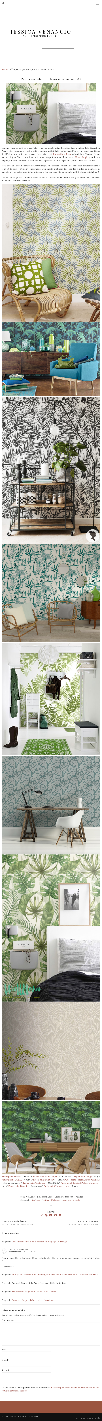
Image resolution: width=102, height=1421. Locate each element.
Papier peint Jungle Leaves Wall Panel (82, 1179)
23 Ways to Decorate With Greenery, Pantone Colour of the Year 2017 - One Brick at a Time (55, 1274)
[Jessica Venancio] (51, 33)
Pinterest (55, 1199)
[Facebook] (55, 1215)
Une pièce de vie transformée (19, 1222)
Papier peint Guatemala (34, 1182)
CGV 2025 (33, 1416)
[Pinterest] (46, 1215)
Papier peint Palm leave (44, 1179)
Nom (5, 1349)
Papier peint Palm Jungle (45, 1176)
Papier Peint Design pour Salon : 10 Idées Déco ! (34, 1291)
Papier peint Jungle (83, 1176)
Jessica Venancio (17, 1416)
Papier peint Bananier (18, 1185)
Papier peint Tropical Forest (56, 1185)
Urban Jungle (81, 157)
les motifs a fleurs (62, 154)
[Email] (60, 1215)
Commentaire (9, 1320)
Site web (5, 1370)
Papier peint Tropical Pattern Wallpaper (80, 1182)
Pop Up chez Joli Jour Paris (84, 1222)
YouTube (36, 1199)
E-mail (6, 1359)
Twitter (46, 1199)
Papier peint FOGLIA (12, 1179)
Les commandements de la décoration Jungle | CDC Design (39, 1241)
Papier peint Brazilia (11, 1176)
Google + (77, 1199)
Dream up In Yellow (19, 1249)
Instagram (66, 1199)
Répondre (9, 1266)
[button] (98, 3)
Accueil (5, 69)
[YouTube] (50, 1215)
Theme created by (88, 1418)
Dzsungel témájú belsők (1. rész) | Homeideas (33, 1300)
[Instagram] (42, 1215)
